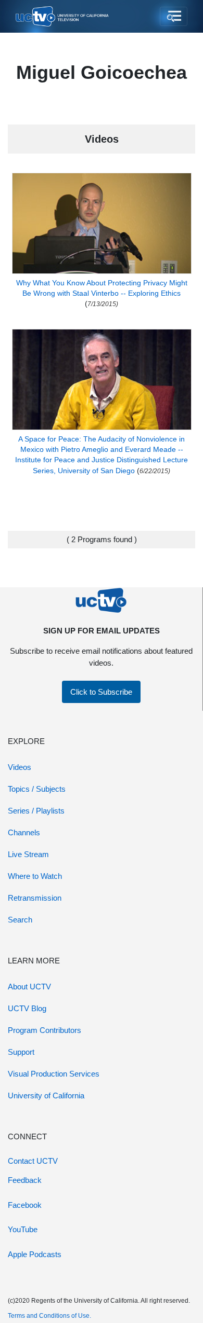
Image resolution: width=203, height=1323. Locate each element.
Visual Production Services (53, 1073)
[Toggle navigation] (173, 16)
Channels (24, 832)
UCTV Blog (27, 1008)
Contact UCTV (33, 1160)
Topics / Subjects (37, 788)
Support (21, 1052)
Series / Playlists (36, 810)
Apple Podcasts (34, 1254)
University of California (46, 1095)
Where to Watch (35, 876)
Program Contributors (44, 1030)
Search (20, 919)
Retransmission (34, 897)
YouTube (22, 1229)
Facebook (25, 1205)
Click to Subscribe (101, 691)
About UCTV (29, 986)
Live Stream (28, 854)
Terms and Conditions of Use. (49, 1315)
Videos (19, 767)
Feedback (25, 1180)
